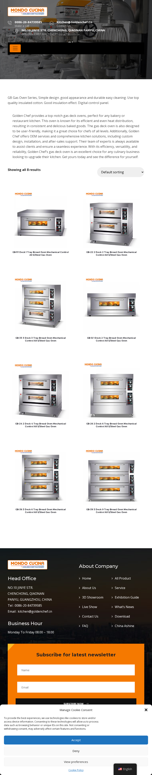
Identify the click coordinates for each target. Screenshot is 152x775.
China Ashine (124, 626)
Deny (76, 751)
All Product (123, 578)
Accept (76, 740)
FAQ (85, 626)
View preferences (76, 762)
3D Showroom (92, 597)
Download (122, 616)
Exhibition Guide (127, 597)
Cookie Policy (76, 770)
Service (120, 588)
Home (86, 578)
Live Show (89, 607)
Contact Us (90, 616)
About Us (89, 588)
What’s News (124, 607)
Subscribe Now (74, 703)
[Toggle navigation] (15, 48)
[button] (146, 710)
